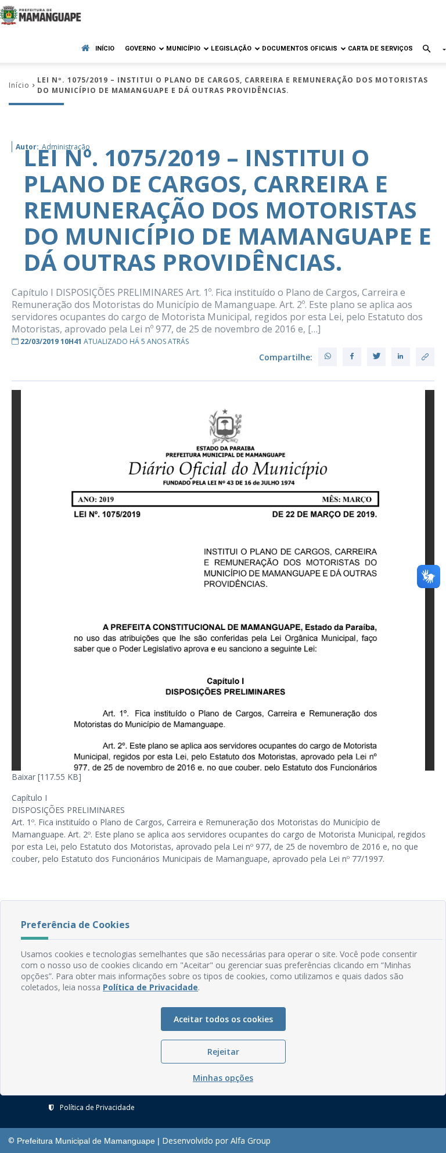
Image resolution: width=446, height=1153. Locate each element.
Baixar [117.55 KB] (46, 776)
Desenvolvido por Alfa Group (216, 1140)
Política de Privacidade (97, 1107)
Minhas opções (223, 1077)
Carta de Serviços (380, 48)
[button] (429, 50)
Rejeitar (223, 1051)
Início (104, 48)
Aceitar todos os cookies (223, 1019)
